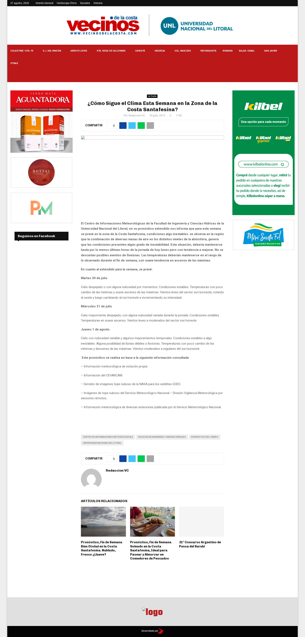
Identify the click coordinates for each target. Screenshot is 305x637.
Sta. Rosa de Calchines (111, 50)
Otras (14, 63)
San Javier (270, 50)
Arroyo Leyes (79, 50)
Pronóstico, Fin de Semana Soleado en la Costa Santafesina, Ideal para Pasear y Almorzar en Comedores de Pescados (150, 550)
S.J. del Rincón (52, 50)
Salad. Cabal (247, 50)
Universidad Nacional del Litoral (102, 443)
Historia (98, 3)
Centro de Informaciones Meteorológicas (108, 437)
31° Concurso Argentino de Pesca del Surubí (200, 544)
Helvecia (160, 50)
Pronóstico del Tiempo (204, 437)
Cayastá (140, 50)
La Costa (152, 96)
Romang (228, 50)
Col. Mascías (182, 50)
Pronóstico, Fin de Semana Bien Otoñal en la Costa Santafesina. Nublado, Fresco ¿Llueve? (101, 548)
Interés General (44, 3)
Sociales (85, 3)
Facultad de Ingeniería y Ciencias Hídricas (162, 437)
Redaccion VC (137, 115)
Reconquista (208, 50)
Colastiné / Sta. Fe (21, 50)
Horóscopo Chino (67, 3)
